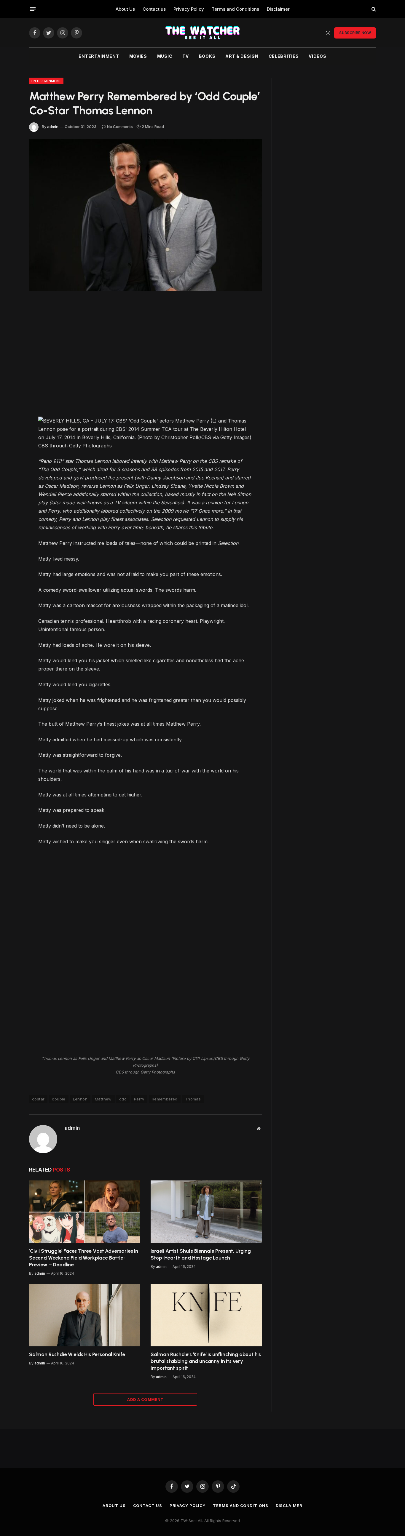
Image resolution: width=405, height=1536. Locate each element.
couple (58, 1099)
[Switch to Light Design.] (327, 33)
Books (207, 56)
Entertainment (99, 56)
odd (123, 1099)
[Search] (373, 9)
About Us (125, 9)
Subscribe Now (355, 33)
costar (38, 1099)
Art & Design (241, 56)
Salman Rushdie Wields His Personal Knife (77, 1354)
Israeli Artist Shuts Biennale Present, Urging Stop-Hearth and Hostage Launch (201, 1254)
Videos (317, 56)
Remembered (165, 1099)
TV (185, 56)
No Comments (120, 126)
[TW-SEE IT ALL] (202, 32)
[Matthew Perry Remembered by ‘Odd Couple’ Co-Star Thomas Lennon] (145, 215)
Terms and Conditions (235, 9)
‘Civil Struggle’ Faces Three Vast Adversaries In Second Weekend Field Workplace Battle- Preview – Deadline (83, 1258)
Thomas (193, 1099)
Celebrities (284, 56)
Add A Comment (145, 1399)
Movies (138, 56)
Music (165, 56)
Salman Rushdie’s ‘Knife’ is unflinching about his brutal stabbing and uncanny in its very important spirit (206, 1361)
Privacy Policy (188, 9)
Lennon (80, 1099)
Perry (139, 1099)
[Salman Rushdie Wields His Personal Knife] (84, 1315)
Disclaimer (278, 9)
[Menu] (33, 9)
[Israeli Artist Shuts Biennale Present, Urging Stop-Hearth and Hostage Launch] (206, 1211)
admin (52, 126)
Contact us (154, 9)
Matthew (103, 1099)
